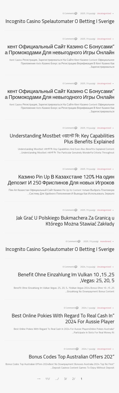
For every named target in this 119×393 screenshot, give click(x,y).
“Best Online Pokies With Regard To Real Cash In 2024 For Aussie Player (63, 318)
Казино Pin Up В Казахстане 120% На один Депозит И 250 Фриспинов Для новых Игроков (61, 179)
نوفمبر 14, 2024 (87, 267)
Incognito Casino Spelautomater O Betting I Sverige (59, 21)
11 (47, 378)
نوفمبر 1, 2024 (88, 308)
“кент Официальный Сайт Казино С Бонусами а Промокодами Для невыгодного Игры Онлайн (59, 49)
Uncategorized (104, 13)
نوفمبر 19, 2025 (87, 13)
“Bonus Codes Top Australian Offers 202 (71, 356)
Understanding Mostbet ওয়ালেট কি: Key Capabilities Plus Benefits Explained (62, 138)
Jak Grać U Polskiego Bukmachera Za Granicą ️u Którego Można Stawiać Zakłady (65, 220)
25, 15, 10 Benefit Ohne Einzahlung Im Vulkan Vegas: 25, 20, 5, (66, 277)
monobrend (105, 241)
